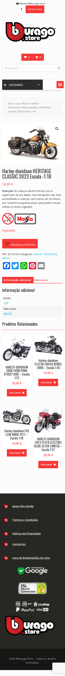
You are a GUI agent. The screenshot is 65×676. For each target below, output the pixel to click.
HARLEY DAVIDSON (45, 254)
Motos (25, 103)
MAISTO (7, 313)
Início (11, 103)
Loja (18, 103)
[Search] (59, 68)
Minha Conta (35, 9)
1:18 (5, 302)
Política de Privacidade (26, 533)
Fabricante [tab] (41, 280)
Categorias (16, 85)
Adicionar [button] (15, 392)
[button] (60, 84)
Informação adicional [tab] (17, 280)
